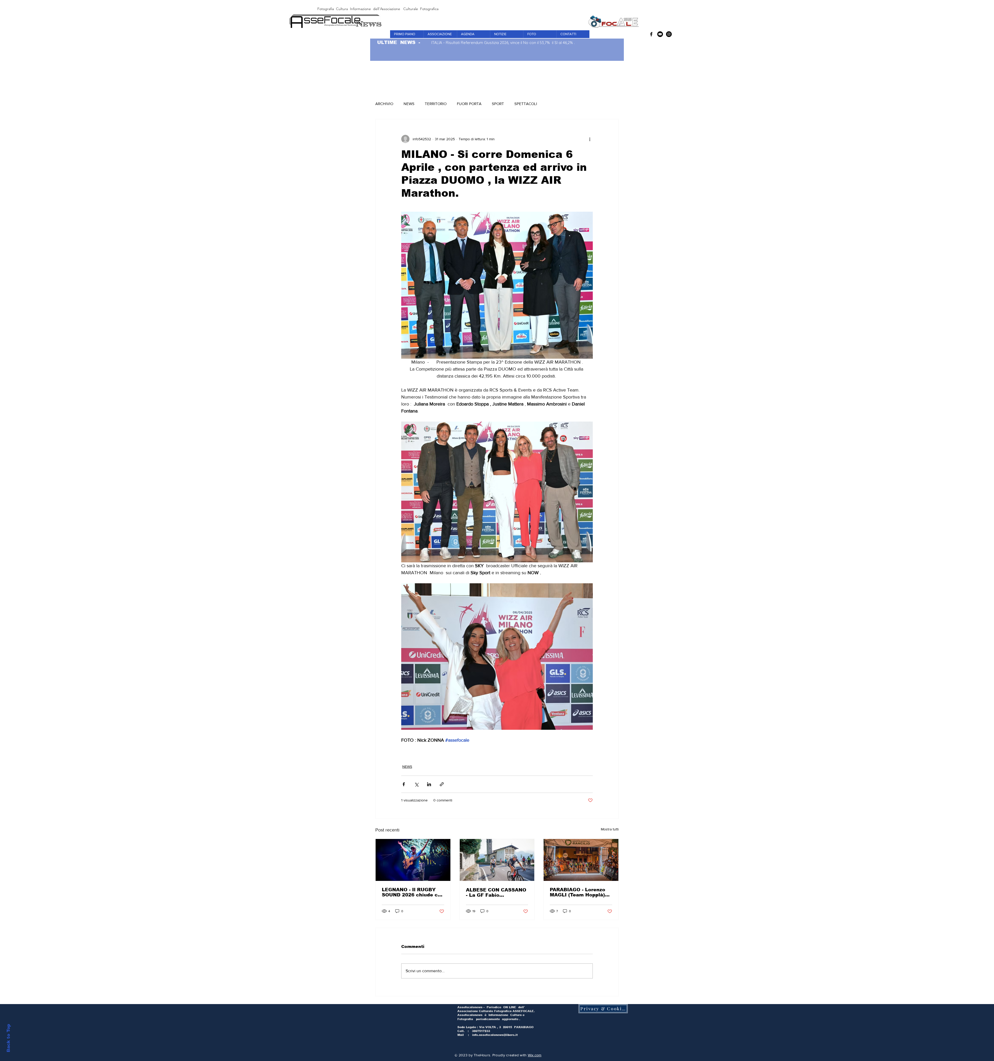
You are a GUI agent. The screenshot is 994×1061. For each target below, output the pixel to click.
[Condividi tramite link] (441, 784)
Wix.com (535, 1055)
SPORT (498, 103)
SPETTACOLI (525, 103)
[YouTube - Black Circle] (660, 34)
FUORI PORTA (469, 103)
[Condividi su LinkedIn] (429, 784)
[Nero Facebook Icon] (651, 34)
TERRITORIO (436, 103)
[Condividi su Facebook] (403, 784)
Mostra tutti (610, 829)
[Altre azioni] (590, 139)
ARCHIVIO (384, 103)
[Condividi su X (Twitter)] (416, 784)
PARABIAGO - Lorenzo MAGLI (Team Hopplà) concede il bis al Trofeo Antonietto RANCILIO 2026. (580, 892)
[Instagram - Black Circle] (669, 34)
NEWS (409, 103)
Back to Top (8, 1038)
